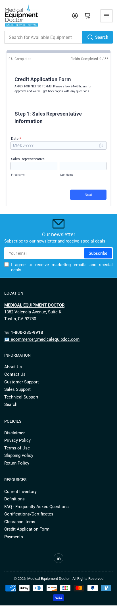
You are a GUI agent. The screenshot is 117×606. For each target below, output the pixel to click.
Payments (13, 536)
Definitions (14, 499)
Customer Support (21, 382)
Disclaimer (14, 433)
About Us (13, 366)
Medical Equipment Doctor (48, 578)
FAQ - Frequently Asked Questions (36, 506)
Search (101, 37)
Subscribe (98, 253)
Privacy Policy (17, 440)
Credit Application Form (26, 529)
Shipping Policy (18, 455)
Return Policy (16, 463)
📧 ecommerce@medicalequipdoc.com (42, 339)
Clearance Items (19, 521)
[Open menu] (106, 15)
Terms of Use (17, 448)
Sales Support (17, 389)
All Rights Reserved (87, 578)
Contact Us (15, 374)
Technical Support (21, 397)
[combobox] (58, 37)
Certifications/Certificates (28, 514)
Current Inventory (20, 491)
